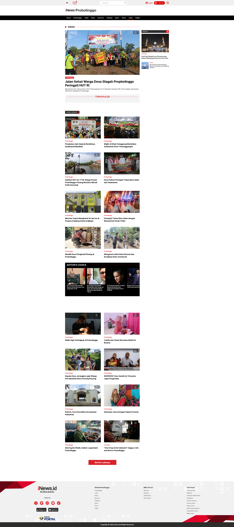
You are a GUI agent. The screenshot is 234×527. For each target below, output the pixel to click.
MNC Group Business (193, 508)
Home (68, 18)
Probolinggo (77, 18)
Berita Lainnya (102, 462)
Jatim (86, 18)
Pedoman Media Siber (193, 495)
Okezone (146, 493)
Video (131, 18)
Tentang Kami (191, 490)
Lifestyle (109, 18)
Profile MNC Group (192, 511)
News (93, 18)
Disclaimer (190, 498)
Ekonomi (101, 18)
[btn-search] (125, 2)
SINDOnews (147, 495)
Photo (124, 18)
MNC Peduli (190, 513)
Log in (150, 3)
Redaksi (189, 493)
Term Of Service (192, 500)
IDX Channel (147, 498)
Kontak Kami (190, 506)
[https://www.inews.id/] (81, 10)
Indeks (137, 18)
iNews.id (146, 490)
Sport (117, 18)
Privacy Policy (191, 503)
